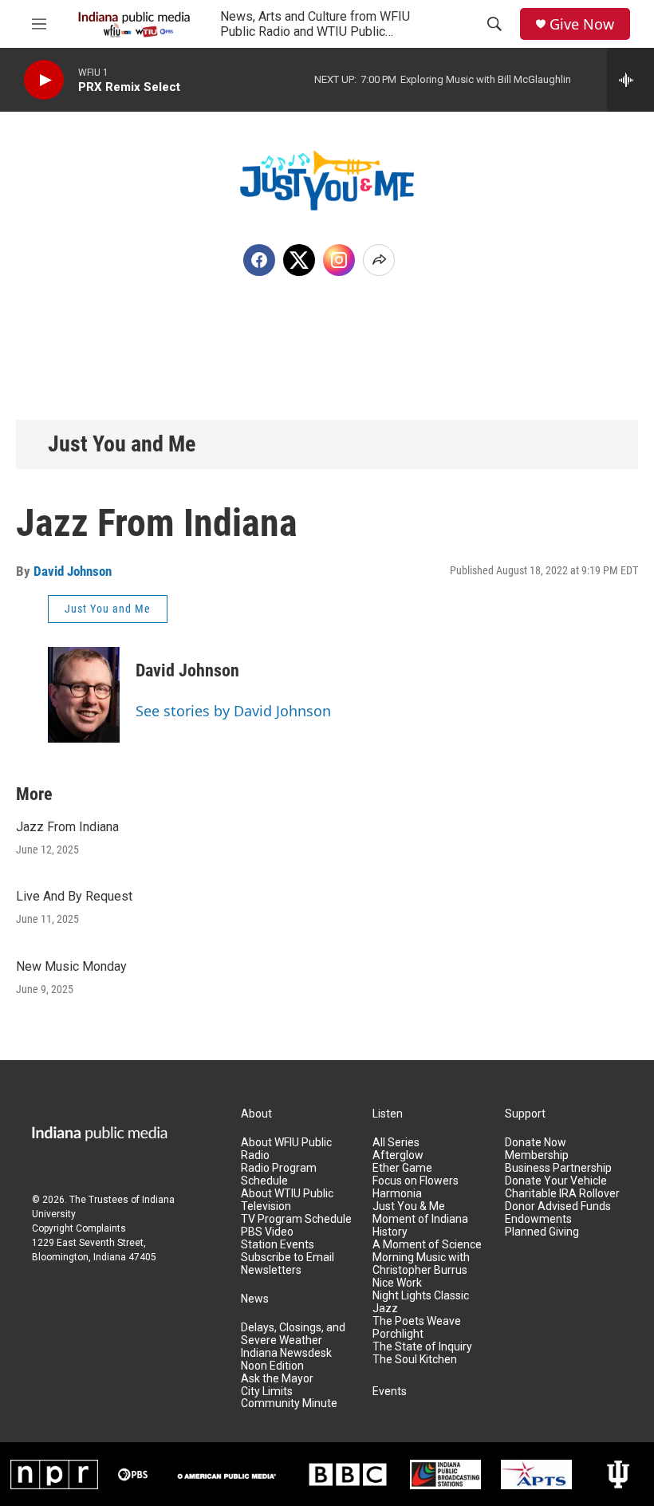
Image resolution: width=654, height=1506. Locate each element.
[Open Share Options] (379, 260)
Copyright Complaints (79, 1228)
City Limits (267, 1392)
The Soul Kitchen (414, 1360)
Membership (537, 1155)
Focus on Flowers (415, 1181)
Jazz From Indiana (67, 826)
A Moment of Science (427, 1245)
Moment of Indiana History (420, 1225)
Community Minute (289, 1403)
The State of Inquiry (422, 1347)
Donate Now (535, 1143)
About (256, 1114)
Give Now (582, 24)
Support (525, 1114)
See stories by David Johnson (233, 710)
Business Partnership (558, 1168)
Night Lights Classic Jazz (420, 1302)
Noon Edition (272, 1366)
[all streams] (630, 80)
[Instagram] (339, 260)
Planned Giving (542, 1232)
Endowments (538, 1219)
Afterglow (398, 1155)
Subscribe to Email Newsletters (287, 1264)
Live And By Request (74, 896)
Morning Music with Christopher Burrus (421, 1264)
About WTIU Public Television (287, 1200)
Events (389, 1392)
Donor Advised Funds (558, 1206)
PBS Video (267, 1232)
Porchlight (398, 1334)
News (255, 1299)
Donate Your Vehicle (556, 1181)
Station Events (277, 1245)
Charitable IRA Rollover (562, 1194)
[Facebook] (259, 260)
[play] (44, 80)
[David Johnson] (84, 695)
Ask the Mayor (277, 1379)
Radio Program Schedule (279, 1174)
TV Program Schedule (296, 1219)
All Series (396, 1143)
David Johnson (72, 571)
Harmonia (397, 1194)
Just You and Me (121, 444)
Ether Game (402, 1168)
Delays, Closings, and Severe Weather (293, 1334)
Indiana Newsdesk (286, 1353)
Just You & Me (408, 1206)
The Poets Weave (416, 1321)
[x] (299, 260)
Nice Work (397, 1283)
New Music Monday (71, 966)
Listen (387, 1114)
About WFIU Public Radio (286, 1149)
